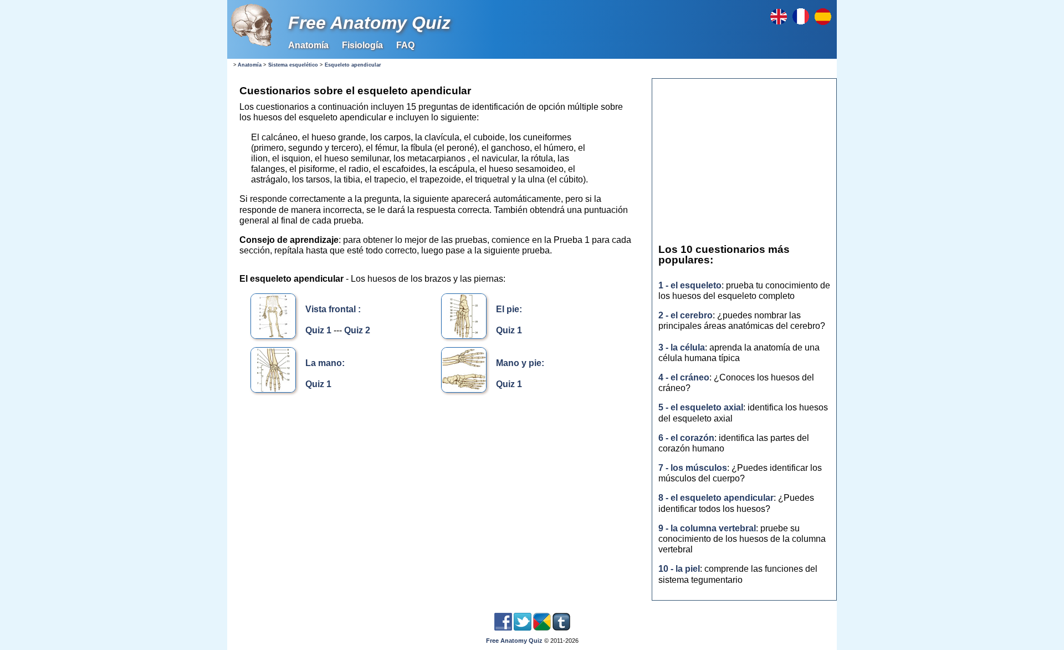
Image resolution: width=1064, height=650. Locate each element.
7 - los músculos (692, 468)
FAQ (405, 45)
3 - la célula (681, 347)
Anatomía (308, 45)
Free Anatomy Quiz (369, 23)
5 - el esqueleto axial (700, 407)
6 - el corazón (686, 438)
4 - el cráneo (683, 377)
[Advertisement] (437, 496)
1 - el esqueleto (690, 285)
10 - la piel (679, 568)
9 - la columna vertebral (707, 528)
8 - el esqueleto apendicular (716, 497)
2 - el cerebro (685, 315)
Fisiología (362, 45)
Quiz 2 (357, 330)
